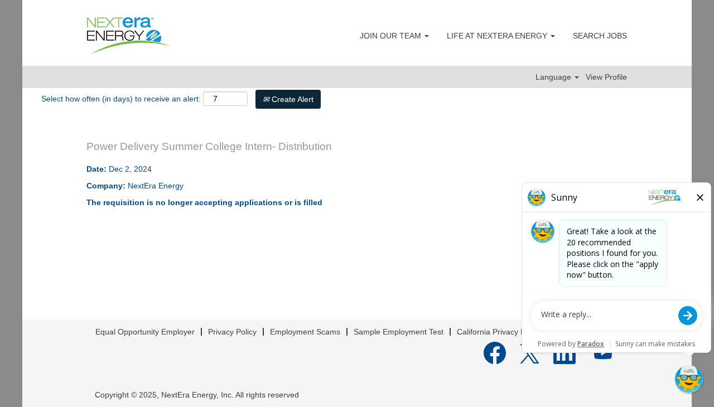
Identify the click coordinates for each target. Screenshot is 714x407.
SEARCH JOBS (600, 35)
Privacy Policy (232, 331)
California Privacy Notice (500, 331)
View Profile (606, 76)
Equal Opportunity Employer (145, 331)
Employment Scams (305, 331)
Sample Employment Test (398, 331)
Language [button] (554, 76)
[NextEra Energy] (128, 36)
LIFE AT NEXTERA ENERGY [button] (498, 35)
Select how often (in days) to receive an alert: (121, 98)
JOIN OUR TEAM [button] (391, 35)
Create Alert (291, 99)
